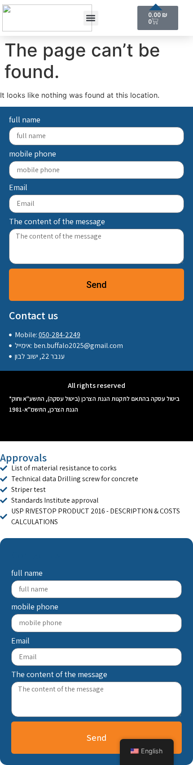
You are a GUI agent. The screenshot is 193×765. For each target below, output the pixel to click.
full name (24, 120)
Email (18, 187)
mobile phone (32, 154)
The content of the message (57, 221)
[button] (90, 18)
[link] (96, 468)
